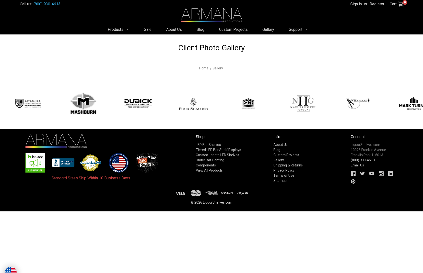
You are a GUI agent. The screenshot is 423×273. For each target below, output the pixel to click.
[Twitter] (362, 173)
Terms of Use (283, 175)
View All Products (209, 170)
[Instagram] (381, 173)
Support (296, 29)
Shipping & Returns (288, 165)
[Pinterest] (353, 181)
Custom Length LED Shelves (217, 155)
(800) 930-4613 (47, 4)
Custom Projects (233, 29)
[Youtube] (371, 173)
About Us (174, 29)
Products (116, 29)
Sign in (356, 4)
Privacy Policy (283, 170)
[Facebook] (353, 173)
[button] (35, 163)
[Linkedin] (390, 173)
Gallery (268, 29)
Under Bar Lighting (210, 160)
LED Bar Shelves (208, 145)
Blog (200, 29)
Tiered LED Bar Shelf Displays (218, 150)
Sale (148, 29)
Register (377, 4)
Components (206, 165)
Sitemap (280, 181)
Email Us (357, 165)
